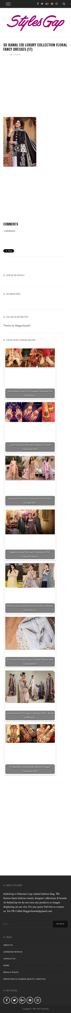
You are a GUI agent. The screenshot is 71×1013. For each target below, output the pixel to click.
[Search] (64, 4)
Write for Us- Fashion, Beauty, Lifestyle (24, 979)
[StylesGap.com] (35, 22)
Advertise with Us (12, 952)
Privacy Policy (11, 972)
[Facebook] (38, 3)
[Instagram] (56, 3)
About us (8, 945)
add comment (15, 54)
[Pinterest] (52, 3)
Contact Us (9, 958)
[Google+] (47, 3)
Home (6, 965)
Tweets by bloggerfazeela (16, 325)
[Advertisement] (35, 91)
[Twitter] (42, 3)
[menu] (8, 4)
